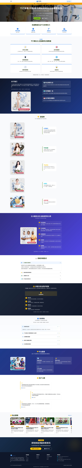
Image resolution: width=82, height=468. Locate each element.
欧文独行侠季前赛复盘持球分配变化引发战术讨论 (62, 428)
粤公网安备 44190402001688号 (44, 466)
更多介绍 (48, 448)
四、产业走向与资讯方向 (26, 278)
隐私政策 (65, 465)
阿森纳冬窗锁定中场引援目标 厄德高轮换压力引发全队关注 (47, 428)
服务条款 (67, 465)
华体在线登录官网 (49, 456)
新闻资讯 (37, 456)
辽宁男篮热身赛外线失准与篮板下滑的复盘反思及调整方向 (32, 428)
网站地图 (70, 465)
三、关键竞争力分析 (25, 275)
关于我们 (27, 459)
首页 (26, 456)
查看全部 (69, 415)
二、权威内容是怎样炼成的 (26, 272)
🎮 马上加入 (36, 448)
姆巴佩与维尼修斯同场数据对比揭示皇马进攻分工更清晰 (17, 428)
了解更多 (46, 18)
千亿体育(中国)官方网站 (15, 465)
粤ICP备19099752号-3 (36, 466)
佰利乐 (48, 459)
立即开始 (38, 18)
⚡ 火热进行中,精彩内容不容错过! (41, 3)
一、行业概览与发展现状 (26, 262)
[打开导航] (11, 1)
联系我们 (27, 460)
